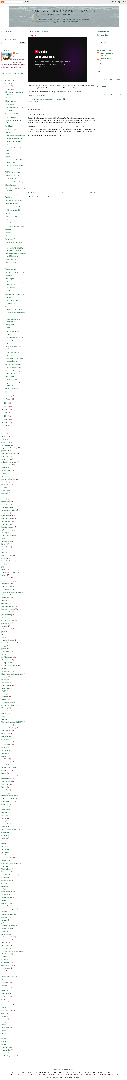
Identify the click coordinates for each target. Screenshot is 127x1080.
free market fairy (6, 891)
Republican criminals (8, 535)
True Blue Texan (105, 58)
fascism (3, 1019)
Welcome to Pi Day (11, 239)
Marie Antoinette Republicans (11, 674)
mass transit (5, 1027)
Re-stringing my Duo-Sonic (14, 226)
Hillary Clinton (6, 662)
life (2, 439)
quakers (4, 1036)
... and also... (9, 355)
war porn (4, 1053)
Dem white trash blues (12, 175)
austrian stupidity (7, 801)
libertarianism (6, 547)
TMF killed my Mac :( (12, 172)
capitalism (4, 804)
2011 (6, 403)
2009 (6, 409)
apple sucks (5, 996)
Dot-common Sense (106, 64)
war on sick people (7, 640)
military (4, 552)
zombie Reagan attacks (9, 1056)
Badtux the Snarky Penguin (64, 10)
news (3, 538)
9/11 (3, 821)
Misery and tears (10, 101)
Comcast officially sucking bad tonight (14, 161)
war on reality (6, 1050)
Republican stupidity (8, 448)
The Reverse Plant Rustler (14, 337)
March (8, 89)
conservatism (5, 711)
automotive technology (9, 665)
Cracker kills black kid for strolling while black (14, 249)
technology (5, 459)
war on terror (5, 524)
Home (62, 192)
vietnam (4, 818)
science (3, 773)
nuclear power (6, 903)
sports (3, 990)
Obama (3, 496)
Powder (7, 232)
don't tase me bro (7, 597)
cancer (3, 1007)
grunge (3, 974)
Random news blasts (12, 331)
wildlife (4, 764)
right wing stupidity (8, 462)
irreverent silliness (7, 479)
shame (3, 1041)
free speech (5, 894)
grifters (3, 923)
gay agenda (5, 504)
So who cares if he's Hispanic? (15, 169)
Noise (7, 219)
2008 (6, 413)
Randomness (9, 266)
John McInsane (6, 490)
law (2, 549)
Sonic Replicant (10, 262)
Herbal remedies (10, 316)
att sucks (4, 1002)
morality (4, 855)
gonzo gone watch (7, 897)
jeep (2, 566)
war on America (6, 501)
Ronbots (4, 956)
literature (4, 595)
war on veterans (6, 781)
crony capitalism (7, 581)
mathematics (5, 934)
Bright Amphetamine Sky (14, 291)
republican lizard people (9, 589)
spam (3, 756)
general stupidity (7, 470)
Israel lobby (5, 784)
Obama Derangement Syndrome (12, 592)
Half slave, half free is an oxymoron (13, 243)
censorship (5, 832)
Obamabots (5, 733)
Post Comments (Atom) (44, 197)
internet (4, 1024)
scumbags (4, 860)
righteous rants (6, 515)
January (9, 399)
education (4, 558)
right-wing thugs (7, 507)
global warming (6, 615)
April (8, 86)
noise (3, 1030)
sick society (5, 456)
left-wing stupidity (7, 527)
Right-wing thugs (11, 178)
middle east (5, 849)
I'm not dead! (9, 104)
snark (3, 473)
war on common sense (8, 776)
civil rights (5, 532)
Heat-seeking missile (12, 379)
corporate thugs (6, 770)
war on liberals (6, 778)
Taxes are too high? (11, 194)
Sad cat (7, 156)
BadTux (19, 53)
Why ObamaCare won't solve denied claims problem (15, 136)
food (2, 476)
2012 (6, 83)
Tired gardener (10, 287)
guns (3, 600)
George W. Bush (6, 555)
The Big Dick (6, 869)
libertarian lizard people (9, 925)
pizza (3, 631)
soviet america (6, 465)
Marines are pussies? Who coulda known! (14, 359)
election (4, 1013)
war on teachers (6, 993)
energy (3, 646)
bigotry (3, 787)
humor (3, 499)
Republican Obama (7, 798)
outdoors (4, 942)
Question (8, 229)
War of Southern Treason (9, 875)
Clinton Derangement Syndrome (12, 951)
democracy (5, 747)
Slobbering (9, 132)
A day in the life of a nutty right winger (14, 283)
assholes (4, 877)
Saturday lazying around (13, 364)
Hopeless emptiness (12, 352)
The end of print (10, 259)
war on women (6, 685)
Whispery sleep (10, 269)
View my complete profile (12, 73)
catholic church (6, 880)
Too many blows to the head (14, 272)
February (9, 396)
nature (3, 979)
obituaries (4, 603)
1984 (3, 911)
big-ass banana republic (9, 829)
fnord (3, 971)
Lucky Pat (8, 223)
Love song (9, 275)
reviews (4, 1039)
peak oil (4, 648)
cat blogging (5, 445)
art (2, 999)
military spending (7, 937)
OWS (3, 691)
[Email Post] (64, 99)
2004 (6, 425)
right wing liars (6, 530)
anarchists (4, 807)
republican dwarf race (8, 702)
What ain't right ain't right (14, 165)
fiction (3, 654)
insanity (4, 694)
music (3, 436)
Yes (6, 144)
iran (2, 716)
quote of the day (6, 858)
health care (5, 467)
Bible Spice (5, 824)
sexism (3, 906)
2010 (6, 406)
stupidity (4, 759)
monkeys (4, 852)
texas (3, 1044)
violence (4, 699)
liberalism (4, 696)
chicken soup (5, 962)
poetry (3, 1033)
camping (4, 677)
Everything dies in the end (14, 107)
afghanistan (5, 617)
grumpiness (5, 812)
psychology (5, 982)
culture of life (6, 744)
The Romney (5, 872)
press (3, 634)
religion (4, 493)
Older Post (92, 192)
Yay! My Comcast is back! (14, 141)
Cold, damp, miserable (12, 210)
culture (3, 575)
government (5, 583)
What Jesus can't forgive (13, 367)
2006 (6, 419)
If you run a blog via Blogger (15, 182)
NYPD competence (11, 328)
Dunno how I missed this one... (15, 98)
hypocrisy (4, 815)
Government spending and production (14, 372)
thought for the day (7, 606)
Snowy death (9, 324)
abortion (4, 827)
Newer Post (31, 192)
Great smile (9, 392)
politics (4, 450)
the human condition (8, 510)
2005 (6, 422)
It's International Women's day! (15, 312)
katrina (3, 846)
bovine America (6, 1005)
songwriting (5, 651)
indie (3, 843)
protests (4, 719)
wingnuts (4, 513)
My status (8, 153)
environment (5, 623)
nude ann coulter (7, 725)
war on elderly (6, 762)
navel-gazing (5, 484)
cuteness (4, 920)
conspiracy (5, 739)
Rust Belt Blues (10, 117)
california (4, 959)
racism (3, 482)
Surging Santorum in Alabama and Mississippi (15, 254)
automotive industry (8, 705)
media (3, 569)
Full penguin (9, 278)
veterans (4, 626)
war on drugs (5, 578)
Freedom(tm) (5, 688)
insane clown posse (7, 976)
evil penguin (5, 968)
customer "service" (7, 1010)
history (3, 544)
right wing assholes (7, 586)
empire (3, 1016)
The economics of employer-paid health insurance (14, 308)
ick (2, 1022)
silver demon (5, 988)
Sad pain (8, 334)
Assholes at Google (11, 129)
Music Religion (10, 185)
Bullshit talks (10, 110)
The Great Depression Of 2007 (11, 722)
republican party (7, 657)
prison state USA (7, 541)
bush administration (8, 561)
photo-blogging (6, 945)
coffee (3, 883)
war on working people (9, 909)
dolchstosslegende (7, 965)
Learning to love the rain (13, 200)
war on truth (5, 866)
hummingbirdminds (106, 53)
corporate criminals (7, 742)
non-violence (5, 940)
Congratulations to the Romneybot (13, 320)
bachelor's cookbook (8, 643)
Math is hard (9, 236)
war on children (6, 612)
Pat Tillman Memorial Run (51, 85)
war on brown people (8, 453)
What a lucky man (11, 216)
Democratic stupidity (8, 572)
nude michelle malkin (8, 795)
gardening (4, 713)
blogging (4, 708)
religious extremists (8, 609)
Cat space (8, 297)
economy (4, 442)
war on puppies (6, 1047)
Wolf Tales (9, 126)
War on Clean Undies (8, 767)
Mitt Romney (6, 954)
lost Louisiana (6, 928)
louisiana (4, 931)
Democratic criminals (8, 914)
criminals (4, 793)
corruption (5, 790)
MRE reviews (6, 660)
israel (3, 637)
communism (5, 809)
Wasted (7, 213)
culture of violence (7, 620)
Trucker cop (9, 197)
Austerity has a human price (14, 294)
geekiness (4, 682)
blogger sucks (6, 736)
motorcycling (6, 521)
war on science (6, 730)
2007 (6, 416)
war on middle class (8, 728)
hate (2, 841)
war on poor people (7, 518)
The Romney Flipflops (12, 300)
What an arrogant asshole (13, 207)
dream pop (5, 886)
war (2, 564)
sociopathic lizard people (9, 863)
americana (4, 917)
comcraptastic (6, 835)
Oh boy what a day (11, 388)
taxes (3, 668)
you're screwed (6, 948)
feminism (4, 750)
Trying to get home (11, 203)
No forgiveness (10, 303)
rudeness (4, 753)
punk (3, 985)
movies (3, 679)
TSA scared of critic (12, 114)
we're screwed (6, 629)
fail (2, 889)
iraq (2, 487)
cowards (4, 838)
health (3, 900)
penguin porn (6, 671)
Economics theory (103, 35)
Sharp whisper (10, 376)
